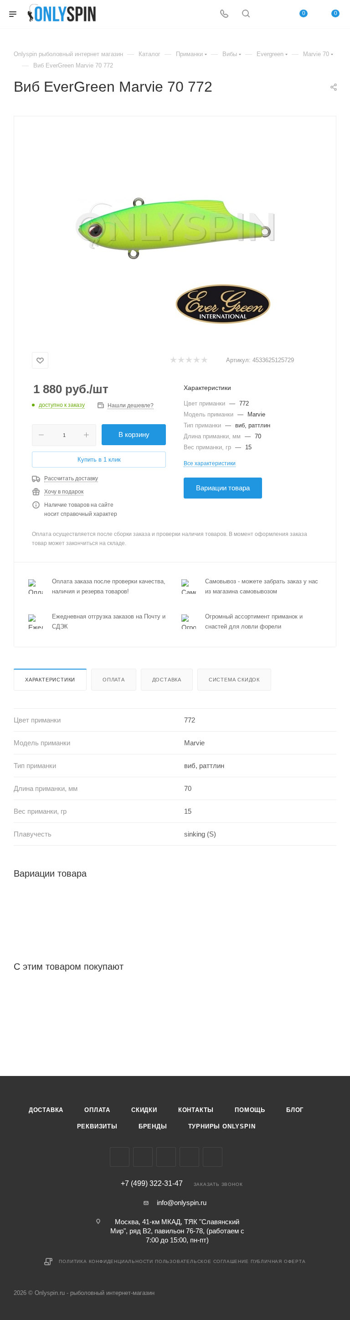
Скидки (144, 1110)
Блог (295, 1110)
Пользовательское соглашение (202, 1261)
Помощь (250, 1110)
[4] (196, 360)
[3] (188, 360)
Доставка (166, 679)
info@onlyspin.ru (181, 1202)
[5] (204, 360)
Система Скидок (234, 679)
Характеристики (50, 679)
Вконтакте (119, 1157)
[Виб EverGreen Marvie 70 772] (175, 231)
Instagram (143, 1157)
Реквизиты (97, 1126)
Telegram (166, 1157)
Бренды (153, 1126)
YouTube (189, 1157)
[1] (173, 360)
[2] (181, 360)
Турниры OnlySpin (222, 1126)
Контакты (196, 1110)
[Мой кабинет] (267, 14)
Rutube (212, 1157)
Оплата (114, 679)
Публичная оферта (278, 1261)
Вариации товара (223, 488)
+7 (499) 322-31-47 (152, 1183)
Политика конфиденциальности (106, 1261)
